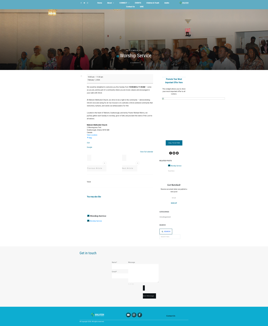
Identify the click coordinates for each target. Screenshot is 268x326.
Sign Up (174, 203)
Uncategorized (165, 217)
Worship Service (98, 215)
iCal (88, 143)
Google (89, 147)
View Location (92, 135)
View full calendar (146, 152)
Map (90, 138)
